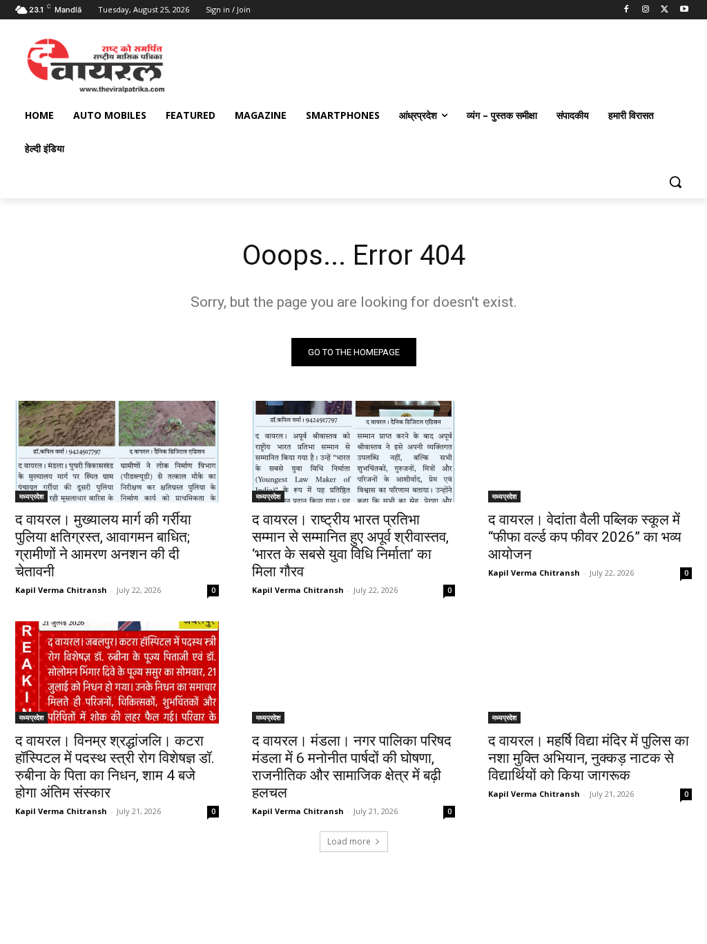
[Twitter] (664, 10)
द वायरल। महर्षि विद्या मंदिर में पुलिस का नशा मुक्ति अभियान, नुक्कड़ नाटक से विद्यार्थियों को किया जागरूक (588, 758)
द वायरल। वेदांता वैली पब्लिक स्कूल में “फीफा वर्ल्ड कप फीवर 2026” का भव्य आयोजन (584, 537)
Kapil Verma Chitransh (61, 590)
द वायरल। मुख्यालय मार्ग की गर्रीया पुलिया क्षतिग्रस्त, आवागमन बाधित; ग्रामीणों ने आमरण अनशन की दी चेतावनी (103, 545)
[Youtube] (684, 10)
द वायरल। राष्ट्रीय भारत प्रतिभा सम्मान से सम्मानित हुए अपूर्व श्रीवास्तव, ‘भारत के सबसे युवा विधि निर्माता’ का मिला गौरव (350, 545)
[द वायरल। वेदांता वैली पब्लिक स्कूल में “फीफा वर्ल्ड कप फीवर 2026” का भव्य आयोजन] (590, 451)
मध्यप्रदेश (31, 496)
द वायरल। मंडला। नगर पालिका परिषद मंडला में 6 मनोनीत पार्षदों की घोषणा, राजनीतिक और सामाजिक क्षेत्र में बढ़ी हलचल (352, 767)
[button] (675, 181)
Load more (349, 841)
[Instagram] (646, 10)
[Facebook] (627, 10)
